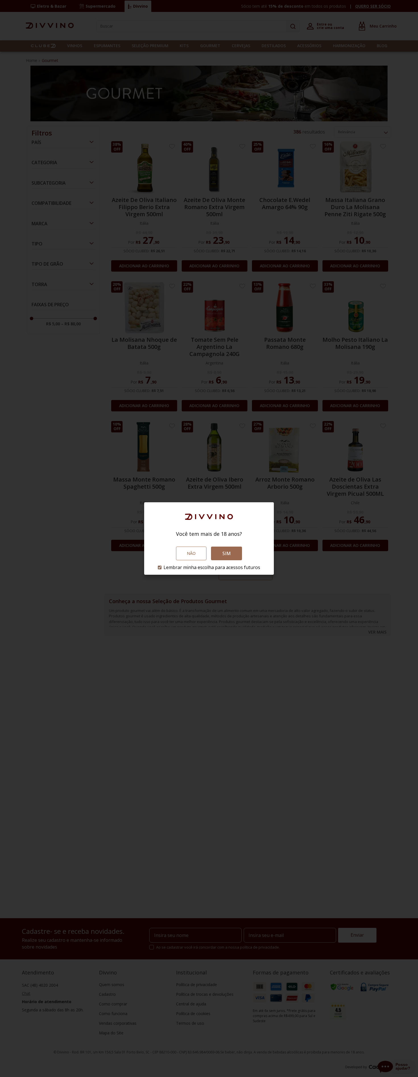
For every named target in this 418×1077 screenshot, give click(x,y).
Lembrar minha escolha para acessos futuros (212, 567)
